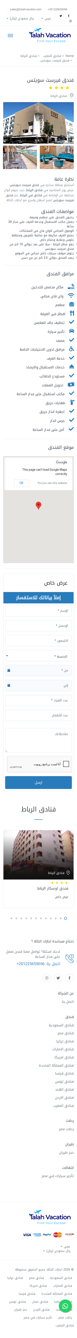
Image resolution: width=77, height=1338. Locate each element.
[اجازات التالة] (51, 35)
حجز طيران (66, 1152)
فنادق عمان (40, 1302)
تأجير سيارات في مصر (58, 1176)
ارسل (38, 782)
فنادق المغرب (63, 1105)
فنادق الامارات (63, 1049)
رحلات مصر (66, 1129)
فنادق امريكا (64, 1057)
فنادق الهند (64, 1089)
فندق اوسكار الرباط (52, 888)
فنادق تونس (64, 1081)
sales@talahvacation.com (25, 9)
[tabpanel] (38, 868)
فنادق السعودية (61, 1025)
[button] (46, 18)
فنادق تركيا (65, 1041)
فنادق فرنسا (64, 1073)
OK (21, 483)
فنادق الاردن (64, 1097)
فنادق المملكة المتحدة (56, 1065)
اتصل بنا (68, 1001)
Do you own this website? (52, 483)
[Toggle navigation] (10, 35)
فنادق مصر (66, 1033)
